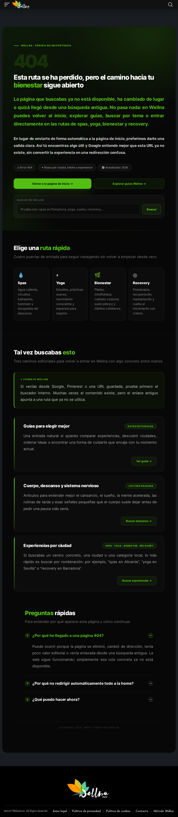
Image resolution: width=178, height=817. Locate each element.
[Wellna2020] (21, 4)
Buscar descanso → (139, 521)
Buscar (152, 209)
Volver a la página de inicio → (52, 183)
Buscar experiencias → (137, 580)
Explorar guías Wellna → (129, 183)
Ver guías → (144, 461)
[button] (8, 4)
